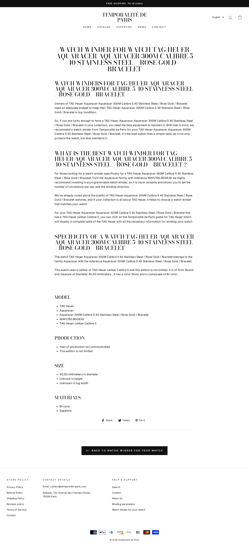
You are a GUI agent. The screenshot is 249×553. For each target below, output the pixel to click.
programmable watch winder (108, 182)
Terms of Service (16, 509)
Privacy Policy (15, 487)
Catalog (104, 27)
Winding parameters (123, 504)
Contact (159, 27)
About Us (117, 498)
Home (87, 27)
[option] (124, 3)
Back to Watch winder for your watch (127, 450)
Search (116, 487)
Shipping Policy (15, 498)
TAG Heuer (176, 217)
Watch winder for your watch (128, 509)
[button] (218, 17)
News (142, 27)
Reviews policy (15, 504)
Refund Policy (15, 492)
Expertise (124, 27)
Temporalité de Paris (124, 17)
